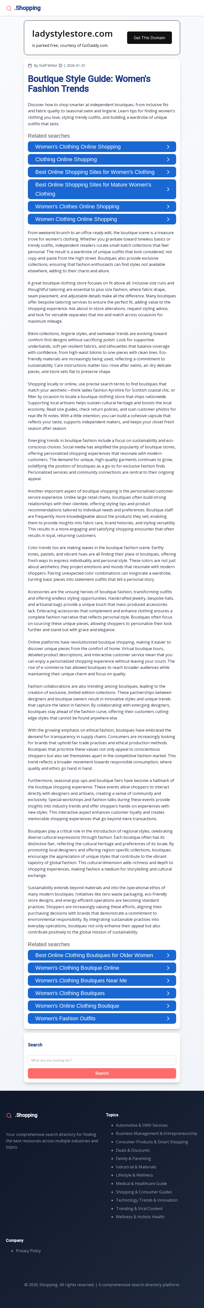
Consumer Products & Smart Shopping (152, 1142)
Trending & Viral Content (139, 1208)
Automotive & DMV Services (142, 1125)
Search (102, 1073)
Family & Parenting (133, 1158)
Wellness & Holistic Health (140, 1216)
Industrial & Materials (136, 1167)
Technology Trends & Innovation (147, 1200)
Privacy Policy (28, 1250)
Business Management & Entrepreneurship (156, 1133)
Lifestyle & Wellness (134, 1175)
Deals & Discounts (133, 1150)
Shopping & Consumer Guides (144, 1192)
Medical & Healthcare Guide (141, 1183)
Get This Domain (149, 37)
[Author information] (60, 65)
